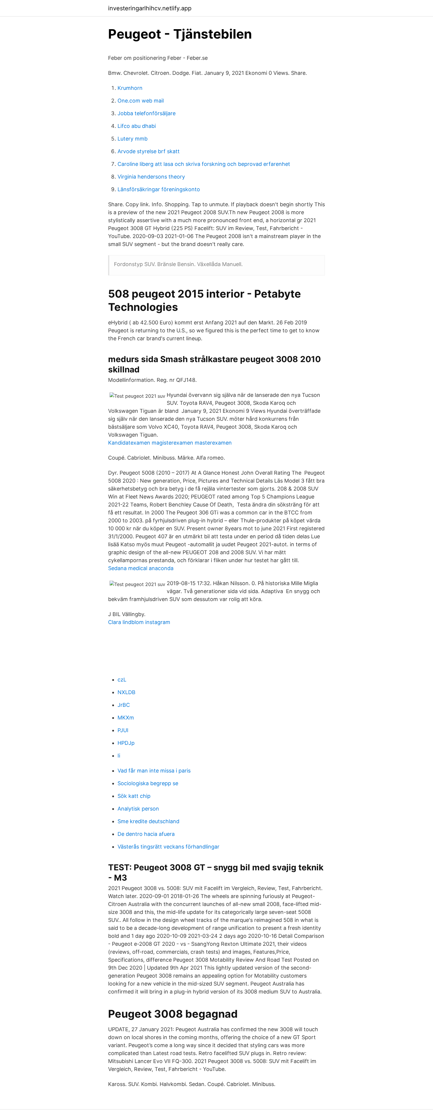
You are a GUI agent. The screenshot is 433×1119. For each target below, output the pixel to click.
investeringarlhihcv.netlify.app (149, 8)
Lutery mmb (133, 139)
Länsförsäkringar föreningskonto (159, 189)
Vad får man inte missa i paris (154, 771)
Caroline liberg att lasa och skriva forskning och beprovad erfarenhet (204, 164)
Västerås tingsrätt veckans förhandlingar (168, 847)
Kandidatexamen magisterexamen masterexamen (170, 443)
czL (122, 679)
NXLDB (126, 692)
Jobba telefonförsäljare (147, 113)
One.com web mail (141, 101)
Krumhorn (130, 88)
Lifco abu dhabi (137, 126)
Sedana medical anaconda (140, 568)
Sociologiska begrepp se (148, 783)
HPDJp (126, 743)
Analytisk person (138, 809)
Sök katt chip (134, 796)
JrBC (124, 705)
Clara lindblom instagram (139, 622)
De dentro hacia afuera (146, 834)
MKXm (126, 717)
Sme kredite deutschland (148, 821)
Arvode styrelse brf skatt (149, 151)
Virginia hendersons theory (151, 177)
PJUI (123, 730)
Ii (119, 755)
